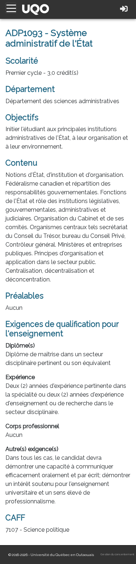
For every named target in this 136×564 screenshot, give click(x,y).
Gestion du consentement (117, 554)
